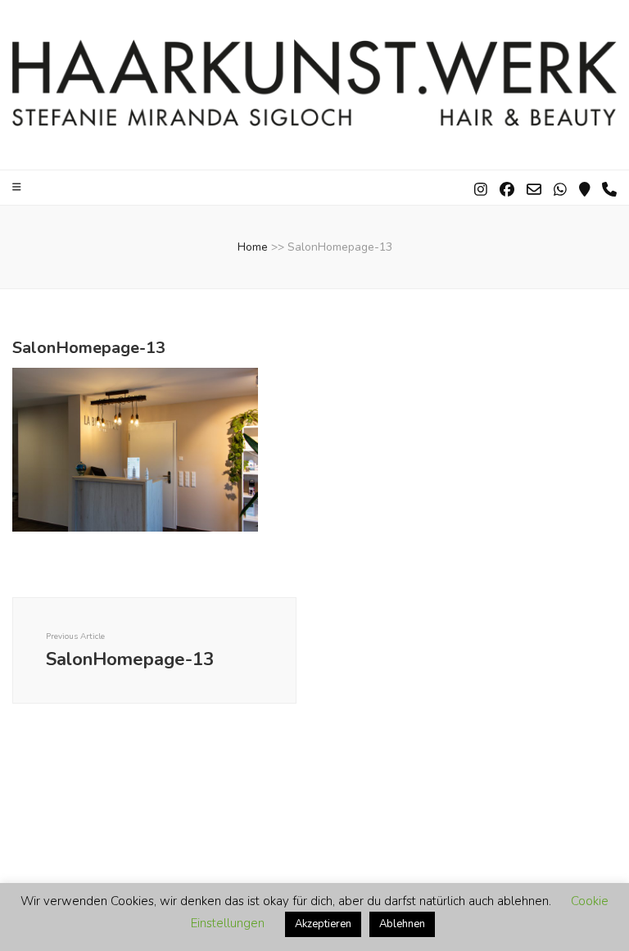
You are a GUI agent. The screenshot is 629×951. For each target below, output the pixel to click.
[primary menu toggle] (18, 187)
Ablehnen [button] (402, 924)
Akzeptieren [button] (323, 924)
